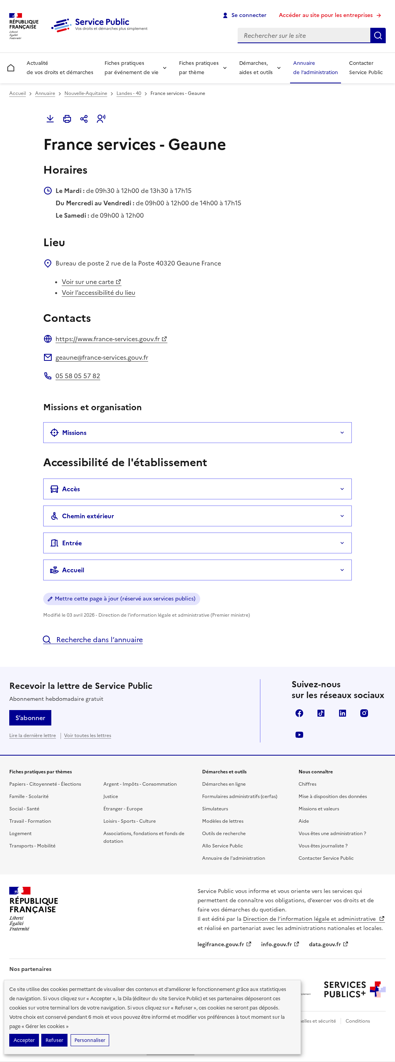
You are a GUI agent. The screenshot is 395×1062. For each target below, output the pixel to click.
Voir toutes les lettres (87, 735)
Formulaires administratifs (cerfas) (239, 796)
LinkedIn (342, 713)
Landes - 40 (128, 93)
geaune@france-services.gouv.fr (102, 357)
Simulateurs (215, 808)
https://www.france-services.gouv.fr (108, 338)
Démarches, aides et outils (256, 67)
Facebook (299, 713)
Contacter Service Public (366, 67)
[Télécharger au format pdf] (50, 119)
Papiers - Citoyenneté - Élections (45, 784)
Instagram (364, 713)
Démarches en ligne (224, 784)
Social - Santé (24, 808)
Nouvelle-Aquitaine (85, 93)
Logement (20, 833)
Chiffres (307, 784)
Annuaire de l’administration (315, 67)
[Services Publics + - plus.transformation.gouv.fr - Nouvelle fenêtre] (355, 989)
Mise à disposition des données (333, 796)
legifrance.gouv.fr (221, 944)
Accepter (24, 1040)
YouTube (299, 734)
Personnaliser (89, 1040)
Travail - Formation (30, 821)
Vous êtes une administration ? (332, 833)
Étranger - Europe (123, 808)
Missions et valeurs (319, 808)
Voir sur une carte (88, 281)
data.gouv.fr (325, 944)
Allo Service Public (222, 845)
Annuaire (45, 93)
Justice (110, 796)
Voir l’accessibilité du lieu (98, 292)
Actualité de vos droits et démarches (60, 67)
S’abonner (30, 717)
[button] (101, 119)
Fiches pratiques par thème (199, 67)
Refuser (54, 1040)
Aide (304, 821)
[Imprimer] (67, 119)
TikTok (321, 713)
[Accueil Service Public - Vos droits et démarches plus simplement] (101, 32)
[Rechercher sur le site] (378, 35)
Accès (71, 489)
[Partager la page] (84, 119)
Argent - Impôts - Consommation (140, 784)
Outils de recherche (224, 833)
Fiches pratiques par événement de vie (132, 67)
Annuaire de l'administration (233, 858)
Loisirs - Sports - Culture (129, 821)
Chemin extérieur (88, 516)
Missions (74, 432)
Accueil (17, 93)
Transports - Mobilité (32, 845)
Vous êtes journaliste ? (323, 845)
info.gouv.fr (276, 944)
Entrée (72, 543)
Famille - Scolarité (29, 796)
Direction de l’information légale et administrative (310, 919)
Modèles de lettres (222, 821)
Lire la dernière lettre (32, 735)
